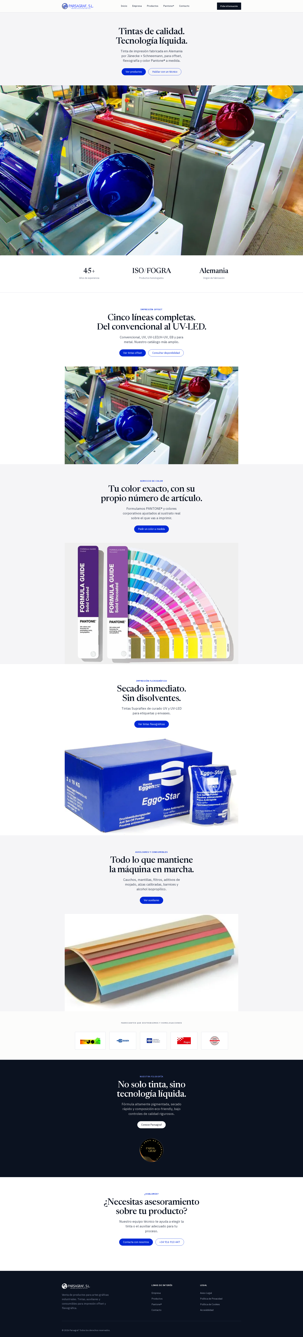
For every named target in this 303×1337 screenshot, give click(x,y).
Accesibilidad (207, 1309)
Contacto (184, 5)
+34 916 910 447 (169, 1242)
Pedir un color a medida (151, 529)
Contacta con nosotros (136, 1242)
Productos (152, 5)
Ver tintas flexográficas (151, 724)
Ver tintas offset (132, 352)
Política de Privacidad (211, 1298)
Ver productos (134, 71)
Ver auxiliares (151, 900)
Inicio (124, 5)
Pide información (229, 6)
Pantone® (168, 5)
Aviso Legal (206, 1292)
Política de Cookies (210, 1304)
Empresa (137, 5)
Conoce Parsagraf (151, 1124)
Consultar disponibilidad (166, 352)
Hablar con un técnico (164, 71)
